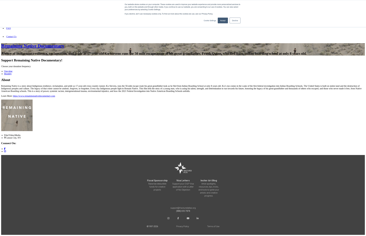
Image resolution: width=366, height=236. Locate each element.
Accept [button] (222, 20)
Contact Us (11, 36)
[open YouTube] (188, 218)
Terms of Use (213, 226)
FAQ (8, 28)
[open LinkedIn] (197, 218)
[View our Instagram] (5, 151)
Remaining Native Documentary (32, 45)
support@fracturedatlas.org (183, 208)
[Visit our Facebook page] (4, 149)
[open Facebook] (178, 218)
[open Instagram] (168, 218)
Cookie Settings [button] (210, 20)
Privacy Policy (182, 226)
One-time (8, 71)
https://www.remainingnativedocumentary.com (34, 96)
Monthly (8, 74)
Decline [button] (235, 20)
